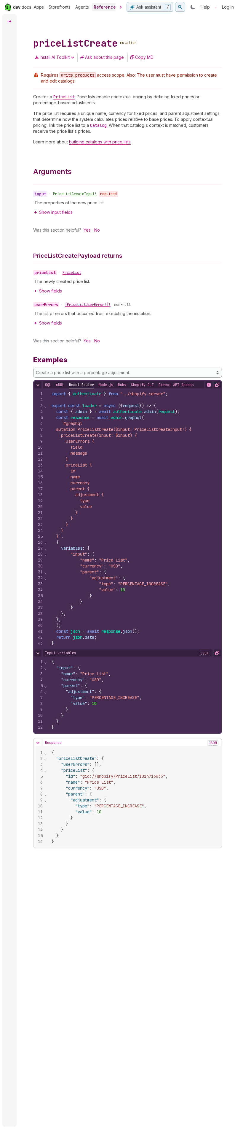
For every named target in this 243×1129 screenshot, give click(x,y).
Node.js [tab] (106, 384)
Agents (82, 7)
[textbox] (134, 518)
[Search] (180, 7)
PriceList (72, 272)
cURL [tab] (60, 384)
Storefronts (60, 7)
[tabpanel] (127, 518)
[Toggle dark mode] (193, 7)
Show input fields (56, 212)
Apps (39, 7)
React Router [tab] (81, 384)
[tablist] (119, 384)
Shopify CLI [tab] (142, 384)
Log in (228, 7)
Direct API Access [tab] (176, 384)
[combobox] (127, 373)
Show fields (50, 290)
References (106, 7)
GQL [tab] (48, 384)
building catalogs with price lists (100, 141)
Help (205, 7)
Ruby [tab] (122, 384)
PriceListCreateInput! (75, 194)
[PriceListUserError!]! (88, 304)
